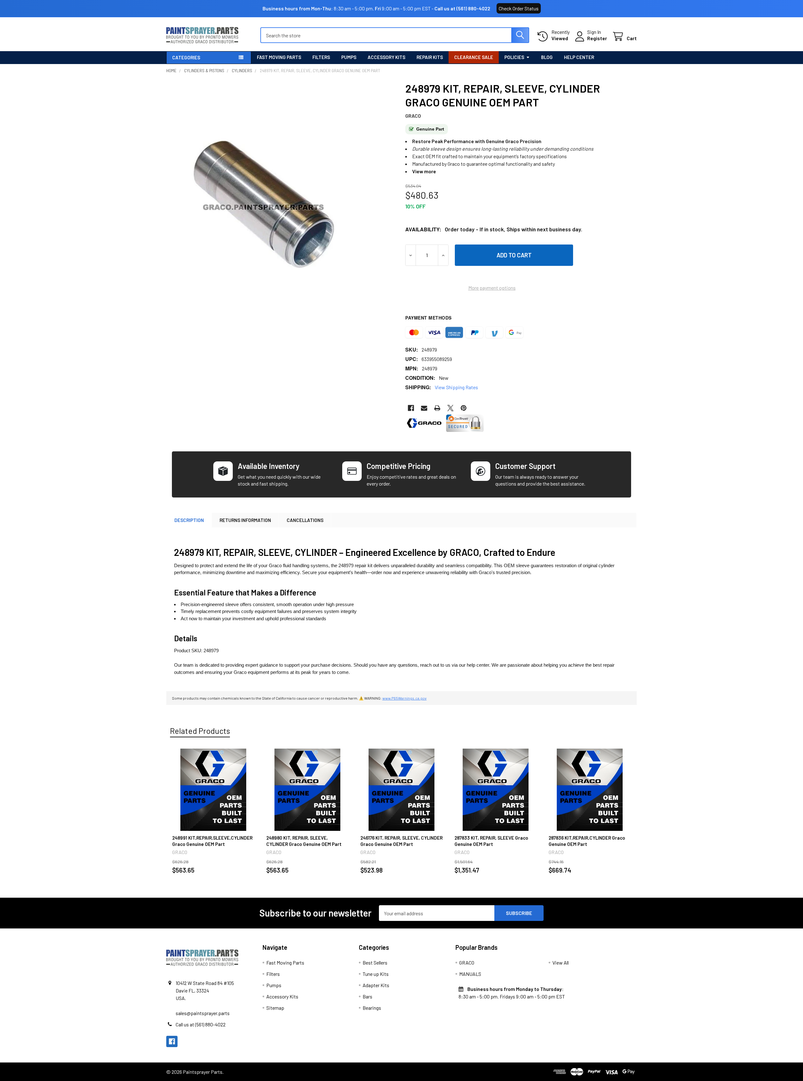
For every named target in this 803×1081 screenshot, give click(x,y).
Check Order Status (519, 8)
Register (597, 38)
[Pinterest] (463, 408)
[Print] (437, 408)
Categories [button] (186, 57)
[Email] (424, 408)
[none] (263, 204)
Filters (321, 57)
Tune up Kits (376, 974)
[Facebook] (411, 408)
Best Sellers (375, 962)
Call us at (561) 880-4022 (462, 8)
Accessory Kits (386, 57)
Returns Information (245, 520)
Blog (547, 57)
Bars (367, 996)
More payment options (492, 288)
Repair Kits (430, 57)
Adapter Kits (376, 985)
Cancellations (305, 520)
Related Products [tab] (200, 730)
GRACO (466, 962)
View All (560, 962)
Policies (514, 57)
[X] (450, 408)
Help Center (579, 57)
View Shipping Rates (456, 387)
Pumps (348, 57)
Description (189, 520)
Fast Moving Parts (279, 57)
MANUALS (470, 974)
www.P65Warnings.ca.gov (404, 698)
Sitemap (275, 1008)
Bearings (372, 1008)
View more (424, 171)
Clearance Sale (473, 57)
